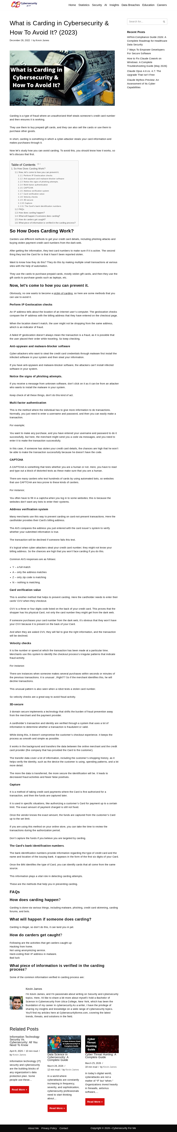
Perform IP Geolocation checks (38, 175)
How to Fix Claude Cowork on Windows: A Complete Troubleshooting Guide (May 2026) (147, 62)
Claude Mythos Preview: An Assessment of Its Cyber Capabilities (143, 84)
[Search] (164, 21)
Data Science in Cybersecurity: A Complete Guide (57, 1057)
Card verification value (34, 194)
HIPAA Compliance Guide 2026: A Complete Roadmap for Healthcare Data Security (147, 41)
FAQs (21, 209)
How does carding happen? (32, 212)
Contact (63, 1128)
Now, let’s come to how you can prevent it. (39, 172)
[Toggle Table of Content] (38, 164)
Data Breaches (131, 4)
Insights (114, 4)
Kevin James (42, 40)
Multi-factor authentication (36, 185)
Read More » (18, 1090)
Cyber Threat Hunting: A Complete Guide (100, 1056)
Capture (28, 203)
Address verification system (36, 191)
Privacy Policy (49, 1128)
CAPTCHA (28, 188)
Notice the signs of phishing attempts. (41, 182)
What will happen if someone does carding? (39, 216)
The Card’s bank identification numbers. (43, 206)
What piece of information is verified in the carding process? (47, 223)
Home (72, 4)
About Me (33, 1128)
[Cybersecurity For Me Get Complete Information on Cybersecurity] (23, 4)
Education (148, 4)
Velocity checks (31, 197)
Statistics (83, 4)
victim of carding (63, 293)
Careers (162, 4)
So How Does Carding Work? (29, 168)
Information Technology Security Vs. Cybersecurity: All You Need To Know (25, 1041)
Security (97, 4)
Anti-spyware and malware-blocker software (44, 179)
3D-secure (28, 200)
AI (105, 4)
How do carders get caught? (32, 219)
